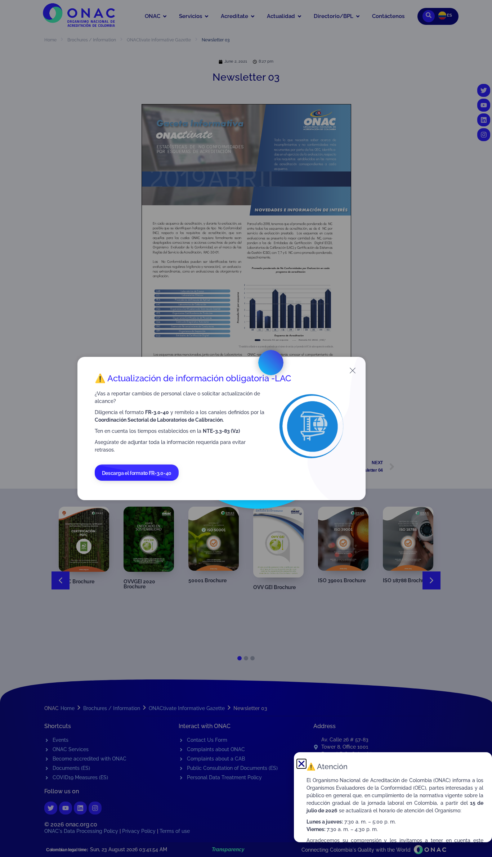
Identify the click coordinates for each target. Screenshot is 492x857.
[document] (246, 428)
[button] (301, 763)
